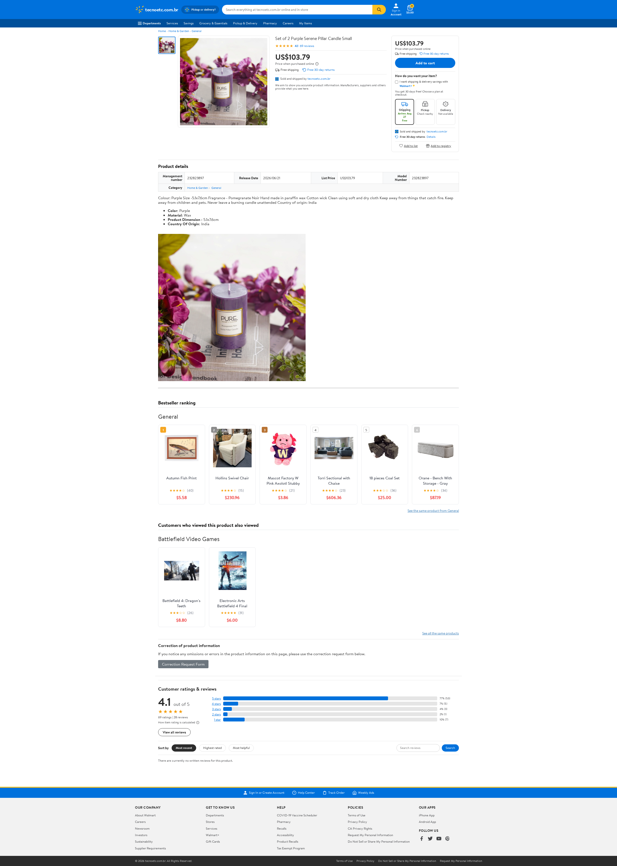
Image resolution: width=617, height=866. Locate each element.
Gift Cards (213, 841)
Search (450, 748)
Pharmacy (270, 23)
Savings (189, 23)
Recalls (281, 828)
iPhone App (427, 815)
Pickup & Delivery (245, 23)
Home (162, 31)
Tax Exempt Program (291, 848)
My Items (305, 23)
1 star (217, 719)
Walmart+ (212, 835)
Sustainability (144, 841)
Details (431, 137)
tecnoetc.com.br (319, 78)
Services (172, 23)
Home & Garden (178, 31)
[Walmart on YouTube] (439, 839)
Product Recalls (287, 841)
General (196, 31)
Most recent (184, 748)
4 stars (216, 704)
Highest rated (212, 748)
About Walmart (145, 815)
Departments (152, 23)
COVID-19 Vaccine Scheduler (297, 815)
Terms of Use (356, 815)
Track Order (336, 793)
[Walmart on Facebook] (421, 839)
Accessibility (285, 835)
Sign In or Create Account (266, 793)
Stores (210, 822)
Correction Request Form (183, 664)
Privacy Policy (357, 822)
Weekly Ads (366, 793)
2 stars (216, 714)
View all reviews (174, 732)
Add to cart (425, 63)
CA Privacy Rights (360, 828)
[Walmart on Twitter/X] (430, 839)
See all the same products (440, 633)
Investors (141, 835)
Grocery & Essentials (213, 23)
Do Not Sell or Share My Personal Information (379, 841)
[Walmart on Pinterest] (447, 839)
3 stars (216, 709)
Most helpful (241, 748)
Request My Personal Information (370, 835)
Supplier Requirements (150, 848)
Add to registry (441, 146)
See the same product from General (433, 510)
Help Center (306, 793)
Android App (427, 822)
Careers (288, 23)
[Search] (379, 9)
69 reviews (307, 46)
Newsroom (142, 828)
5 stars (216, 698)
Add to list (411, 146)
